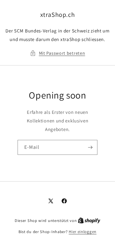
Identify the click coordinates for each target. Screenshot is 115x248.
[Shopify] (89, 220)
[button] (57, 53)
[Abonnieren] (90, 147)
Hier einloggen (82, 231)
